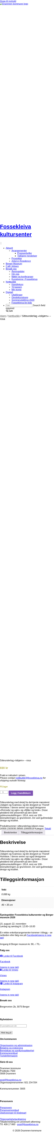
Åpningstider (18, 271)
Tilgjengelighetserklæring (13, 1119)
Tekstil (47, 828)
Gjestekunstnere (20, 297)
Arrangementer (19, 250)
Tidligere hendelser (27, 256)
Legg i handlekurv (21, 793)
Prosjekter (17, 258)
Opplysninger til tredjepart (13, 1113)
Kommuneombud (9, 1053)
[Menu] (1, 243)
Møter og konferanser (22, 276)
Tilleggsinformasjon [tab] (32, 832)
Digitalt (9, 292)
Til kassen (17, 287)
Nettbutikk (11, 282)
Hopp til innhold (8, 1)
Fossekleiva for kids (22, 302)
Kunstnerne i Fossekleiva (24, 279)
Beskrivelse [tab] (10, 832)
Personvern (6, 1107)
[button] (9, 311)
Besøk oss (11, 269)
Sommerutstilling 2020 (23, 300)
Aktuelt (9, 248)
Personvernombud (9, 1110)
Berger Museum (14, 263)
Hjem (3, 316)
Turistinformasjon (9, 1056)
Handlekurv (17, 284)
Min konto (16, 289)
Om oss (15, 274)
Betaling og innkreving (11, 1048)
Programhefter (24, 253)
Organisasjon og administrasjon (16, 1045)
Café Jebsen (12, 266)
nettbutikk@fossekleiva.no (29, 778)
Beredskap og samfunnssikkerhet (17, 1050)
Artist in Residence (21, 261)
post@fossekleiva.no (10, 1080)
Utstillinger (17, 295)
